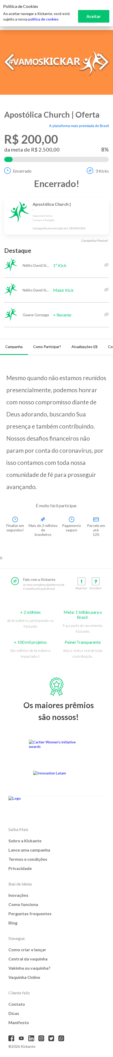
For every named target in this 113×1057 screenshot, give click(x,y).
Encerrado (22, 170)
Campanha (14, 346)
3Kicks (102, 170)
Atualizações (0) (84, 346)
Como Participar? (47, 346)
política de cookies (43, 19)
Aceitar (93, 16)
